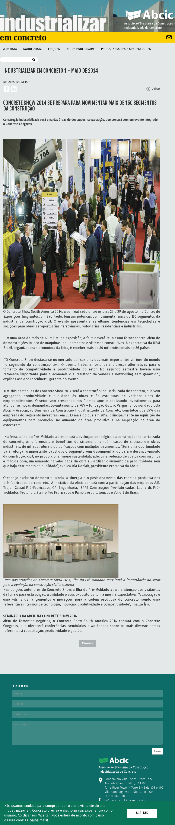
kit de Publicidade (80, 49)
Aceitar (142, 813)
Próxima (87, 643)
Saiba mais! (39, 820)
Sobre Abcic (32, 49)
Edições (54, 49)
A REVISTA (10, 49)
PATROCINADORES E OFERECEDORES (126, 49)
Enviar (157, 751)
